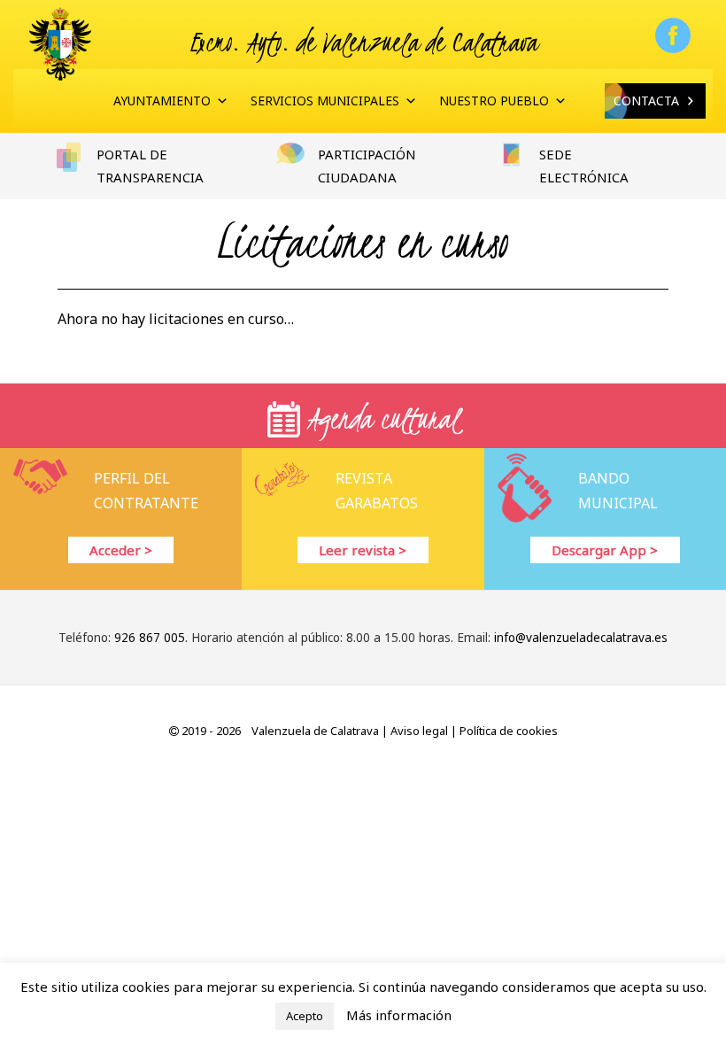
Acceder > (120, 550)
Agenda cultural (380, 418)
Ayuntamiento (162, 100)
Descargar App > (605, 550)
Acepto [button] (304, 1016)
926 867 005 (149, 638)
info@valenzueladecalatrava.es (581, 638)
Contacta (646, 100)
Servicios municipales (325, 100)
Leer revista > (362, 550)
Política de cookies (509, 731)
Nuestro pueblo (494, 100)
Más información (399, 1015)
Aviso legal (419, 731)
